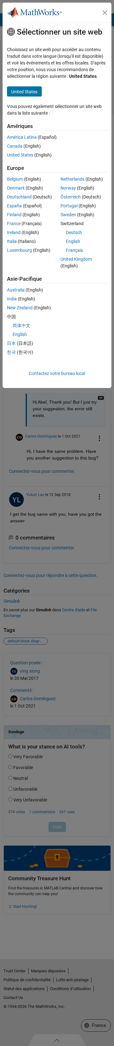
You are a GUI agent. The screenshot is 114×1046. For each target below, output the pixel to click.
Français (74, 250)
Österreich (70, 196)
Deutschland (19, 196)
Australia (16, 289)
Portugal (69, 205)
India (12, 298)
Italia (12, 241)
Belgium (15, 179)
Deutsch (74, 232)
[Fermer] (104, 12)
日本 (11, 343)
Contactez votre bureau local (57, 373)
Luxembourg (19, 250)
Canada (14, 146)
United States (20, 155)
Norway (68, 188)
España (14, 205)
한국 (11, 352)
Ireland (14, 232)
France (14, 223)
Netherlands (72, 179)
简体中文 (21, 325)
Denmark (16, 188)
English (73, 241)
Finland (14, 214)
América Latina (22, 137)
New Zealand (20, 307)
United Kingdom (76, 259)
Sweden (68, 214)
